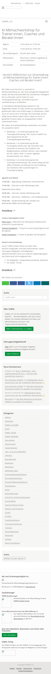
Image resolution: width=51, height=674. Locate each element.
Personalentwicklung (13, 478)
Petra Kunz (6, 222)
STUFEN (8, 516)
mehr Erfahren (13, 354)
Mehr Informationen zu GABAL (19, 329)
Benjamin (9, 399)
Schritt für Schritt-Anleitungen (17, 497)
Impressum (37, 668)
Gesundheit (10, 440)
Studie (7, 512)
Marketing (9, 463)
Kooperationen (11, 448)
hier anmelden (9, 635)
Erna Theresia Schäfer (14, 380)
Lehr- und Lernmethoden (15, 452)
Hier (6, 347)
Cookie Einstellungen (25, 671)
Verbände (9, 535)
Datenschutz (27, 668)
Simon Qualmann (9, 234)
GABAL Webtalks (11, 436)
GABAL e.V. (7, 21)
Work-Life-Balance (12, 543)
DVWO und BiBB (11, 425)
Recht (7, 490)
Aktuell (8, 417)
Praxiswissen (10, 486)
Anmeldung (7, 210)
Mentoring (9, 467)
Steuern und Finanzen (14, 509)
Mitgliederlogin (16, 3)
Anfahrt (12, 668)
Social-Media (10, 501)
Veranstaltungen (12, 531)
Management (10, 459)
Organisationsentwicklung (16, 474)
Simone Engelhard (9, 228)
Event (7, 429)
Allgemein (9, 421)
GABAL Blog (29, 3)
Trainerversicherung (13, 524)
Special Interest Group (14, 505)
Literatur (8, 455)
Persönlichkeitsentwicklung (16, 482)
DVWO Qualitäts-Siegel (21, 601)
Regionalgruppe (11, 493)
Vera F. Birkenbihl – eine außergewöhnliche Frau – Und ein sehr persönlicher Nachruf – (21, 373)
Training (8, 528)
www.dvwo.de (30, 587)
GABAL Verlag (10, 432)
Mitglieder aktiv (11, 471)
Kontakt (37, 3)
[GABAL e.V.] (12, 10)
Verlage (8, 539)
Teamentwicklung (12, 520)
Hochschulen (10, 444)
